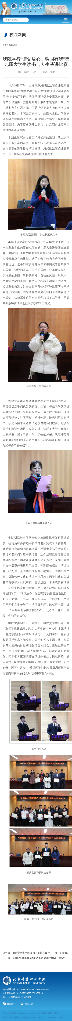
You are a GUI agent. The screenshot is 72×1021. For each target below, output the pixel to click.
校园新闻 (13, 45)
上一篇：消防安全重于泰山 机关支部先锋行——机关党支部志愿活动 (36, 952)
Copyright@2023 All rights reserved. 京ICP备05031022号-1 (31, 1013)
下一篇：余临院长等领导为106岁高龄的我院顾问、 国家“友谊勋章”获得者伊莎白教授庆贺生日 (36, 958)
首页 (5, 45)
